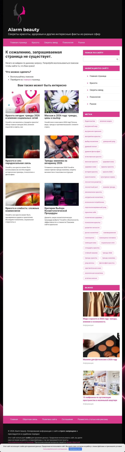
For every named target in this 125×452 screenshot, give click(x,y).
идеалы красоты (107, 167)
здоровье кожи (90, 167)
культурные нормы (108, 177)
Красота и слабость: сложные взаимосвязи (22, 209)
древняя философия (92, 151)
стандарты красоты (92, 248)
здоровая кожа (108, 162)
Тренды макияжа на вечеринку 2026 (56, 162)
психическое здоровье (93, 217)
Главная (14, 419)
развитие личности (92, 228)
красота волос (90, 177)
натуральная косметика (94, 197)
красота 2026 (107, 172)
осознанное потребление (94, 202)
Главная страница (18, 42)
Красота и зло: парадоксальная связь (18, 162)
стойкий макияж (91, 253)
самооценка (89, 238)
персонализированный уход (95, 207)
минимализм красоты (93, 192)
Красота (35, 42)
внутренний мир (91, 126)
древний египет (91, 146)
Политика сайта (49, 419)
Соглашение (67, 419)
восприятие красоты (92, 136)
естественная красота (93, 157)
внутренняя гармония (93, 131)
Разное (81, 42)
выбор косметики (91, 141)
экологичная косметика (94, 273)
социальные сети (108, 243)
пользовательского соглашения (21, 442)
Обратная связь (30, 419)
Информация (88, 325)
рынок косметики (91, 233)
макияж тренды (109, 187)
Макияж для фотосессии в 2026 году (100, 359)
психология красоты (92, 222)
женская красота (91, 162)
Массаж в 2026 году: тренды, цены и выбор (61, 116)
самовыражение (109, 233)
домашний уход (109, 141)
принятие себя (90, 212)
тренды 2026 (107, 253)
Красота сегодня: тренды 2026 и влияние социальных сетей (22, 116)
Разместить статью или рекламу (93, 419)
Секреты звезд (51, 42)
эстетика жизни (91, 278)
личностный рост (91, 187)
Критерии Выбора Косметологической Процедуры (56, 211)
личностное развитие (93, 182)
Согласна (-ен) (75, 449)
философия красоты (107, 263)
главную (27, 79)
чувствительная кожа (93, 268)
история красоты (91, 172)
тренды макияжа (108, 258)
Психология (68, 42)
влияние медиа (106, 121)
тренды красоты (91, 258)
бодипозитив (90, 121)
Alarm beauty (23, 29)
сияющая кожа (90, 243)
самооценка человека (107, 238)
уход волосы (89, 263)
